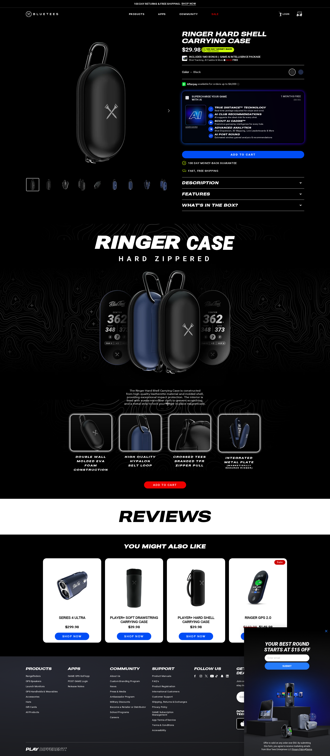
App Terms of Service (164, 720)
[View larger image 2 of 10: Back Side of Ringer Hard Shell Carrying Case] (49, 184)
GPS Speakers (33, 681)
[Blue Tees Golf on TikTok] (218, 677)
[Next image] (169, 110)
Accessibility (159, 730)
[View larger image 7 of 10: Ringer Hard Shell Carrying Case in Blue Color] (130, 184)
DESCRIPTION (200, 182)
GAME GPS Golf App (79, 676)
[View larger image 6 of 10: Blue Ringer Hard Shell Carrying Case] (114, 184)
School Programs (119, 712)
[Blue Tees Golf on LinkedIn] (228, 677)
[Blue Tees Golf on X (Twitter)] (207, 677)
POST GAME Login (78, 681)
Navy (300, 72)
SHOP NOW (72, 636)
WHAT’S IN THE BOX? (210, 205)
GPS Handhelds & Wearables (42, 691)
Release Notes (76, 686)
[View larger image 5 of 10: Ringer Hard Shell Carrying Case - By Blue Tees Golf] (97, 184)
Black (292, 72)
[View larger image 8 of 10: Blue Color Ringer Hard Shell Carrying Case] (146, 184)
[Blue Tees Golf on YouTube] (213, 677)
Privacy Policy (159, 707)
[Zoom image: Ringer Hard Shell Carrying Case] (98, 102)
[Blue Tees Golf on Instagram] (202, 677)
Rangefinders (33, 676)
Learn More (191, 127)
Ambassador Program (122, 696)
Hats (28, 702)
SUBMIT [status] (287, 666)
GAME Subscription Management (162, 713)
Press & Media (118, 691)
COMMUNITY (188, 14)
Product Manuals (161, 676)
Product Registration (163, 686)
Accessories (32, 696)
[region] (98, 102)
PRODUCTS (137, 14)
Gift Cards (31, 707)
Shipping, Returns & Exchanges (169, 702)
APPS (162, 14)
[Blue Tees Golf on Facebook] (197, 677)
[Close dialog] (326, 631)
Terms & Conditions (163, 725)
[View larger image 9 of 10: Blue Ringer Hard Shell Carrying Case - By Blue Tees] (163, 184)
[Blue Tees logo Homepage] (45, 14)
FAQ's (155, 681)
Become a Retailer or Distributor (128, 707)
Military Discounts (120, 702)
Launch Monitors (35, 686)
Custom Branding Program (125, 681)
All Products (32, 712)
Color (191, 72)
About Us (115, 676)
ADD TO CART (165, 485)
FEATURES (196, 194)
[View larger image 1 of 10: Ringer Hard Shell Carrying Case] (32, 184)
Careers (114, 717)
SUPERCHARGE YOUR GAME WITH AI (209, 98)
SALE (215, 14)
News (113, 686)
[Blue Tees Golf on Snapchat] (223, 677)
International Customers (165, 691)
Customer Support (162, 696)
